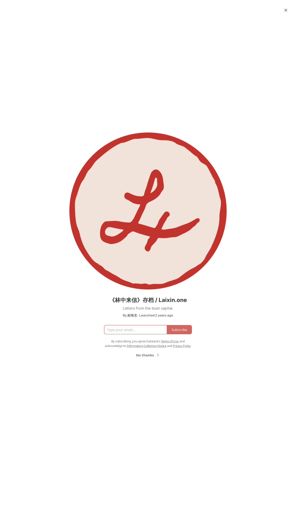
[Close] (285, 10)
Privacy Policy (182, 346)
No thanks (145, 355)
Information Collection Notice (146, 346)
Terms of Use (169, 341)
